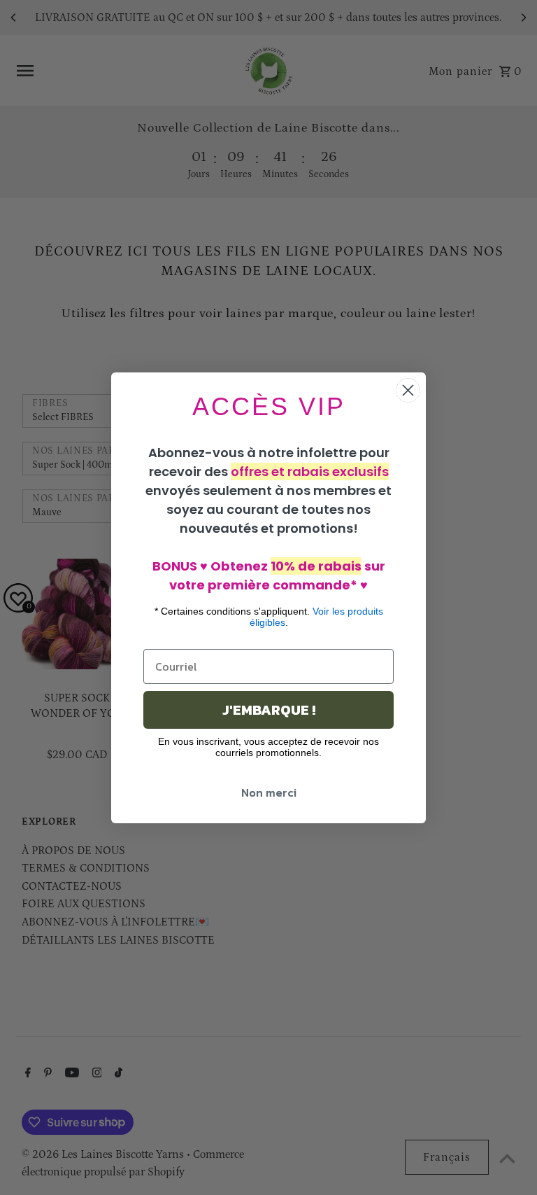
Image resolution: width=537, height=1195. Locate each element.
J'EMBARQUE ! (268, 709)
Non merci (268, 792)
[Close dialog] (408, 390)
